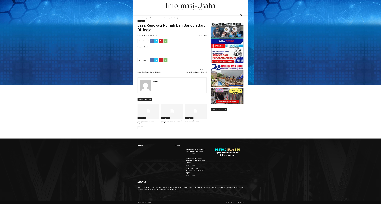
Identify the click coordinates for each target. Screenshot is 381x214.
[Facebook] (152, 41)
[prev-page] (139, 127)
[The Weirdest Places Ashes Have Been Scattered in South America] (179, 161)
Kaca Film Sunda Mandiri (192, 121)
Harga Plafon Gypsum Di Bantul (196, 72)
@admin (144, 35)
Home (139, 18)
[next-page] (142, 127)
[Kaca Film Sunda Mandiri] (196, 111)
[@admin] (139, 36)
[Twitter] (156, 41)
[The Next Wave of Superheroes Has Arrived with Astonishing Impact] (179, 171)
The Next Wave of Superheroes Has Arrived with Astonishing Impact (195, 171)
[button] (241, 15)
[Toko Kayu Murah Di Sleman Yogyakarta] (148, 111)
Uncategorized (146, 18)
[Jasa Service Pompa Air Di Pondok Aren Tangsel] (172, 111)
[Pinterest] (161, 41)
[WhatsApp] (165, 41)
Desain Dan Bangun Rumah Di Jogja (149, 72)
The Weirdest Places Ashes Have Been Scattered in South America (195, 160)
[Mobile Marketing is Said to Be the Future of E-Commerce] (179, 152)
